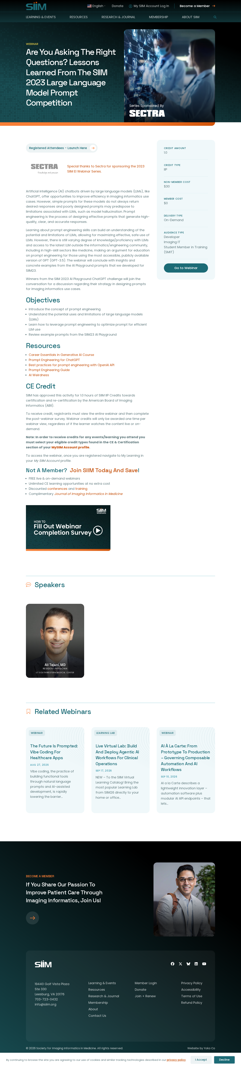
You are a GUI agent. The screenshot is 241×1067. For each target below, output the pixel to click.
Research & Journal (118, 17)
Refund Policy (191, 1003)
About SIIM (190, 17)
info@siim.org (45, 1004)
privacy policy (176, 1060)
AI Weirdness (39, 375)
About (93, 1009)
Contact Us (97, 1016)
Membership (158, 17)
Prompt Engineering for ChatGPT (54, 360)
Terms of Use (191, 996)
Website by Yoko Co (201, 1048)
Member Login (146, 983)
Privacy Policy (191, 983)
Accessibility (191, 990)
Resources (79, 17)
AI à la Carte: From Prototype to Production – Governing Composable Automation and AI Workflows (185, 757)
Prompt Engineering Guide (49, 370)
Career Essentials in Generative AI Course (61, 355)
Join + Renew (145, 996)
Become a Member (195, 6)
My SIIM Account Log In (151, 6)
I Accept (201, 1060)
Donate (117, 6)
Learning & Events (41, 17)
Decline (224, 1060)
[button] (213, 17)
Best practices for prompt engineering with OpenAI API (71, 365)
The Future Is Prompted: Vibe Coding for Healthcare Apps (54, 751)
